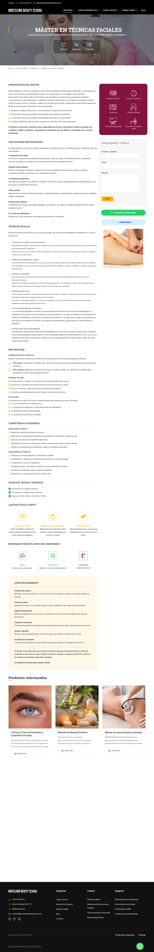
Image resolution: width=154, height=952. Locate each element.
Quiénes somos (128, 10)
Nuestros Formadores (64, 904)
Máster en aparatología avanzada (123, 732)
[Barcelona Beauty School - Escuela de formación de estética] (25, 10)
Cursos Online (22, 68)
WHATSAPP (53, 565)
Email (104, 162)
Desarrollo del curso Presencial (126, 899)
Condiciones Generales (125, 935)
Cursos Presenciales (87, 10)
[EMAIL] (22, 555)
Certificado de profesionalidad (126, 914)
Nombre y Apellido (109, 152)
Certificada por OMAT (123, 909)
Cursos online (109, 10)
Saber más (22, 754)
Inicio (10, 68)
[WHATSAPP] (52, 555)
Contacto (59, 919)
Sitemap (142, 935)
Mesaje (105, 173)
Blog (143, 10)
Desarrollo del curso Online (125, 904)
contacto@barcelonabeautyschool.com (48, 3)
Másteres (67, 10)
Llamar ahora (125, 222)
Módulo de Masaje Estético (73, 732)
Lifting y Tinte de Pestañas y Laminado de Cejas (27, 734)
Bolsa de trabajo (62, 909)
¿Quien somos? (62, 899)
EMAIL (22, 565)
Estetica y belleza (93, 899)
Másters (34, 68)
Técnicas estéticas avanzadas (98, 913)
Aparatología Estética (95, 917)
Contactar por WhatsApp (124, 213)
